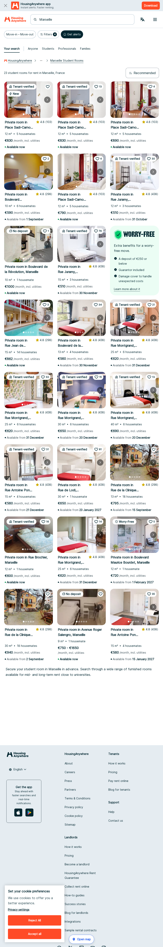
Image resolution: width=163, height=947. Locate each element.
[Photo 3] (28, 114)
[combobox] (84, 19)
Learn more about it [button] (127, 289)
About (69, 763)
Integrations (73, 921)
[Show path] (41, 60)
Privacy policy (74, 807)
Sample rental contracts (81, 930)
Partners (70, 789)
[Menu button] (155, 19)
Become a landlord (77, 864)
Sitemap (70, 824)
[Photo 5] (33, 114)
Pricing (112, 772)
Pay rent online (118, 781)
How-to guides (74, 895)
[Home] (15, 19)
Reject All (34, 920)
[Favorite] (47, 86)
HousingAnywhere (20, 60)
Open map (84, 939)
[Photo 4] (31, 114)
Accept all (34, 933)
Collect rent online (77, 886)
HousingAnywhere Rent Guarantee (80, 875)
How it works (116, 763)
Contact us (115, 820)
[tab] (12, 49)
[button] (20, 34)
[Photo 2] (26, 114)
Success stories (75, 904)
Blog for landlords (76, 912)
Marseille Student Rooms (66, 60)
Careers (70, 772)
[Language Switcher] (142, 19)
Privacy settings (18, 909)
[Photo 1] (23, 114)
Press (68, 781)
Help (111, 812)
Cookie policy (74, 815)
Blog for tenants (119, 789)
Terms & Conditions (77, 798)
